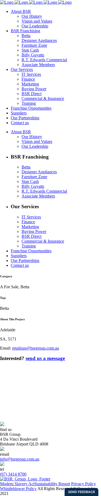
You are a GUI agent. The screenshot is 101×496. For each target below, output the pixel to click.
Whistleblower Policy (18, 488)
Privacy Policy (83, 483)
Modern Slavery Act (17, 483)
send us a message (45, 358)
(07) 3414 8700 (13, 474)
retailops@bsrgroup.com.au (35, 348)
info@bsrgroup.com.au (19, 459)
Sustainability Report (52, 483)
